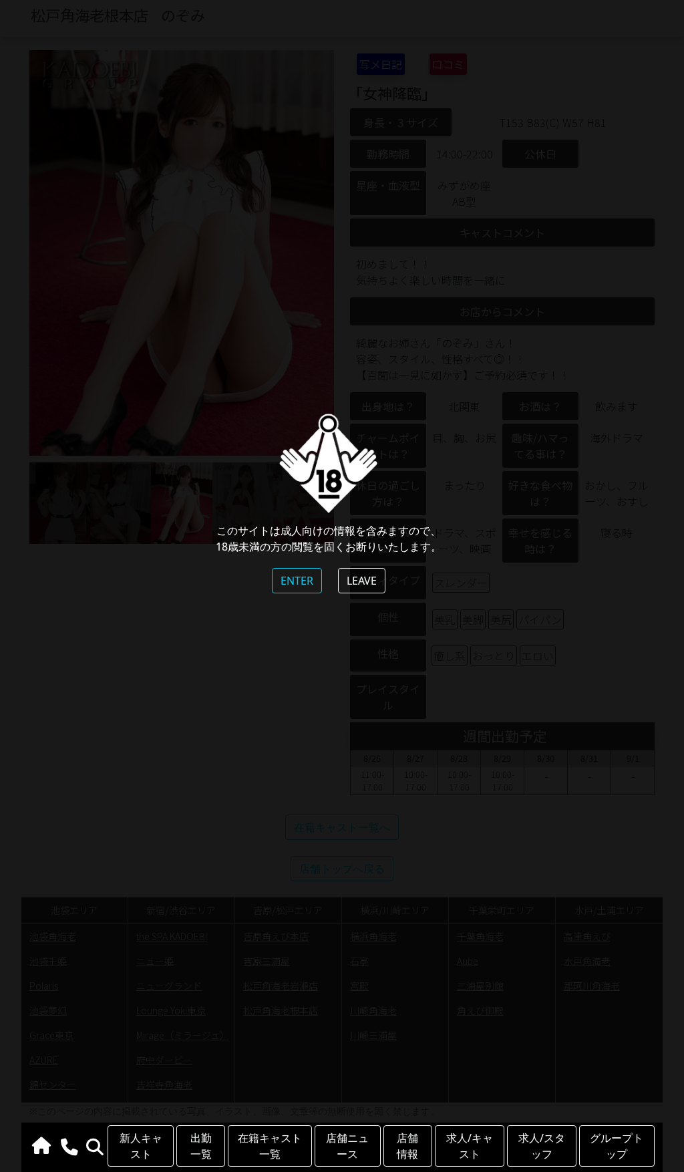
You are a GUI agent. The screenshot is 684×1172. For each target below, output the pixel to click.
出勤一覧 (201, 1146)
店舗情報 (407, 1146)
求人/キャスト (469, 1146)
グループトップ (616, 1146)
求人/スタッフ (541, 1146)
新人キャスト (141, 1146)
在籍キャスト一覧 (270, 1146)
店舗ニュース (347, 1146)
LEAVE (362, 580)
